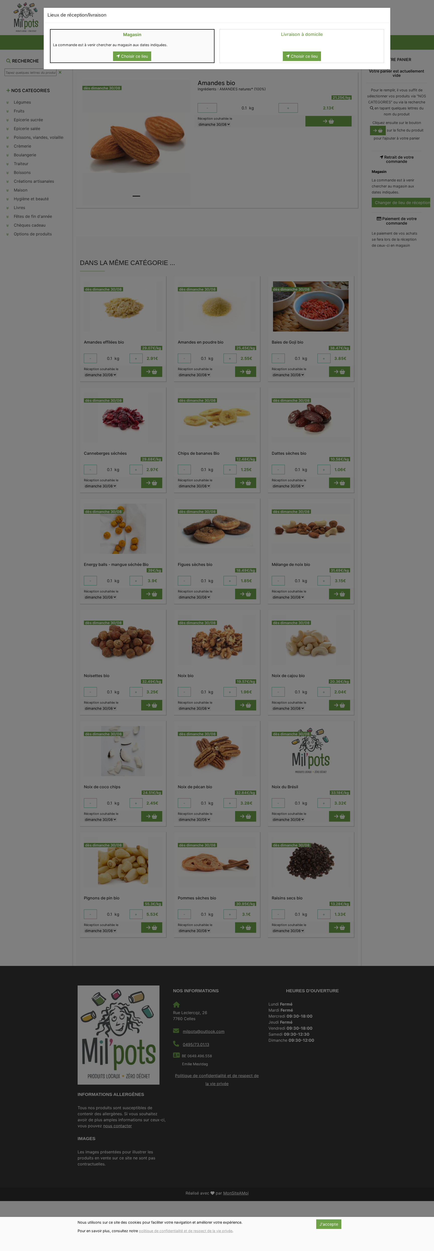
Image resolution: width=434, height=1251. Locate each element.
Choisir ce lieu (134, 56)
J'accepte (328, 1224)
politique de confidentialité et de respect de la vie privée (185, 1231)
